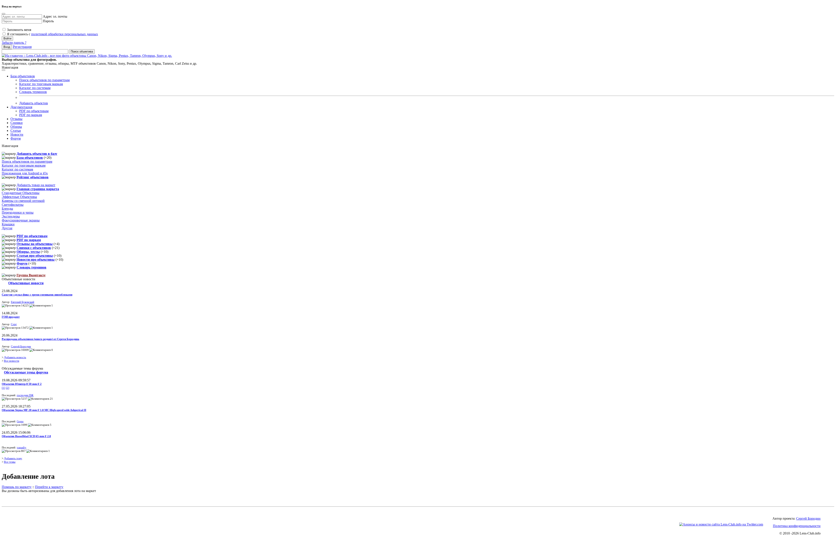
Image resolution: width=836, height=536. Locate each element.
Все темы (9, 461)
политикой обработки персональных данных (64, 34)
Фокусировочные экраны (21, 220)
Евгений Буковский (22, 302)
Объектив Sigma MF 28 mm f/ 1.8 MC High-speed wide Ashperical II (44, 410)
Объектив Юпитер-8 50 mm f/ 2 (22, 384)
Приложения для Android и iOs (25, 173)
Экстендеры (11, 216)
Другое (7, 228)
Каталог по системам (35, 88)
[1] (3, 387)
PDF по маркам (30, 115)
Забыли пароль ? (14, 42)
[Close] (3, 13)
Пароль (48, 21)
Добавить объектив (33, 103)
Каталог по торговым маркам (41, 84)
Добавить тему (13, 458)
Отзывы (16, 119)
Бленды (7, 208)
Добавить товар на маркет (36, 185)
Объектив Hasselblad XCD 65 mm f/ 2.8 (26, 436)
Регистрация (22, 47)
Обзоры (16, 127)
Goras (20, 421)
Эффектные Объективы (19, 197)
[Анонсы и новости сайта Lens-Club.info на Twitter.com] (721, 524)
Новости (16, 134)
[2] (7, 387)
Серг (14, 324)
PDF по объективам (34, 111)
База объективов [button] (22, 76)
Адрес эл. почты (55, 16)
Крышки (8, 224)
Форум (15, 138)
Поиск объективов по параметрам (44, 80)
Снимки (16, 123)
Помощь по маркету (17, 487)
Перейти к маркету (49, 487)
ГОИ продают (11, 316)
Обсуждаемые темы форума (26, 372)
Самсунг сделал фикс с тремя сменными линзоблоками (37, 294)
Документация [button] (21, 107)
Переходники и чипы (18, 212)
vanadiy (21, 447)
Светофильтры (13, 204)
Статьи (15, 130)
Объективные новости (26, 283)
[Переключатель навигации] (3, 70)
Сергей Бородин (21, 346)
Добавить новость (15, 357)
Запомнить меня (18, 30)
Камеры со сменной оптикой (23, 201)
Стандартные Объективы (20, 193)
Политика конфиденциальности (797, 526)
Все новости (11, 360)
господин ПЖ (25, 395)
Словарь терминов (33, 92)
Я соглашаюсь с (52, 34)
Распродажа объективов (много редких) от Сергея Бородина (40, 339)
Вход (6, 47)
